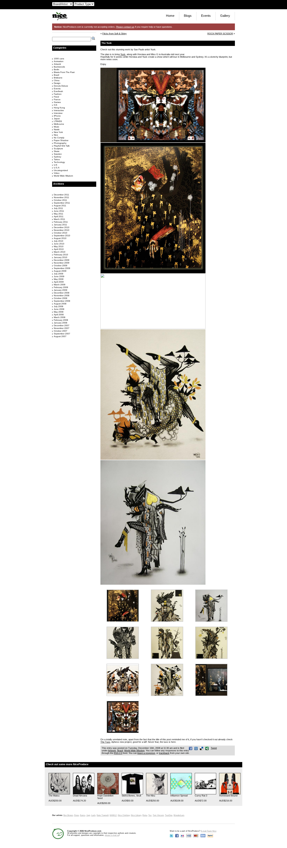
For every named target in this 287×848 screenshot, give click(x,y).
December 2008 (61, 293)
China (56, 80)
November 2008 (61, 295)
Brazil (120, 750)
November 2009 (61, 263)
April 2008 (59, 314)
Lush (93, 815)
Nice (56, 135)
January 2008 (60, 323)
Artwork (112, 750)
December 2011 (61, 194)
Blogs (188, 15)
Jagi (88, 815)
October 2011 (60, 200)
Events (206, 15)
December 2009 (61, 260)
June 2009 (59, 276)
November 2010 (61, 230)
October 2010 (60, 233)
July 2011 (58, 208)
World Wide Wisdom (134, 750)
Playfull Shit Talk (62, 146)
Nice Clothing (124, 815)
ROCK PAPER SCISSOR (220, 33)
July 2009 (58, 274)
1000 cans (59, 58)
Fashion (58, 94)
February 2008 (61, 320)
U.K (55, 165)
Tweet (214, 748)
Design (57, 83)
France (57, 99)
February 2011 (61, 222)
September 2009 (62, 268)
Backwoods (59, 67)
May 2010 (58, 246)
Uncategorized (61, 170)
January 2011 (60, 224)
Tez (149, 815)
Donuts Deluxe (61, 86)
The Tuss (105, 742)
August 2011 (60, 205)
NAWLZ (113, 815)
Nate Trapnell (102, 815)
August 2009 (60, 271)
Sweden (58, 154)
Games (57, 102)
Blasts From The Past (64, 72)
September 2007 (62, 333)
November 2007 (61, 328)
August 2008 (60, 304)
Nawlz (56, 129)
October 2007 (60, 331)
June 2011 (59, 211)
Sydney (57, 157)
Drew (76, 815)
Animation (58, 61)
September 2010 (62, 235)
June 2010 (59, 244)
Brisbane (58, 78)
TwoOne (168, 815)
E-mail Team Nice (208, 831)
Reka (144, 815)
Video (56, 173)
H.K (55, 105)
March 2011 (59, 219)
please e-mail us (112, 835)
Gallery (225, 15)
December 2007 (61, 325)
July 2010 (58, 241)
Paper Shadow (61, 140)
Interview (58, 113)
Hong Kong (59, 107)
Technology (59, 162)
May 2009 (58, 279)
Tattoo (57, 159)
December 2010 (61, 227)
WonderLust (179, 815)
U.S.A (56, 167)
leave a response (146, 753)
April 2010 (59, 249)
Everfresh (58, 91)
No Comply (59, 137)
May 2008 (58, 312)
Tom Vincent (158, 815)
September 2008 (62, 301)
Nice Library (136, 815)
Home (170, 15)
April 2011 (58, 216)
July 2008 (58, 306)
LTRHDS (58, 121)
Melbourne (59, 124)
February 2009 (61, 287)
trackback (164, 753)
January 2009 (60, 290)
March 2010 (59, 252)
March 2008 (59, 317)
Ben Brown (68, 815)
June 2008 (59, 309)
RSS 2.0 (118, 753)
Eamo (82, 815)
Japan (57, 118)
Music (56, 127)
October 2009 (60, 265)
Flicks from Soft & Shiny (114, 33)
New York (58, 132)
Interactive (59, 110)
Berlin (56, 69)
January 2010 (60, 257)
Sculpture (58, 148)
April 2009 (59, 282)
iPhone (57, 116)
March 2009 (59, 284)
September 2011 (62, 203)
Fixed (56, 97)
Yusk (122, 54)
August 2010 (60, 238)
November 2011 (61, 197)
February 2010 (61, 254)
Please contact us (125, 27)
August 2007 (60, 336)
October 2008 (60, 298)
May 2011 (58, 214)
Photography (60, 143)
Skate (56, 151)
